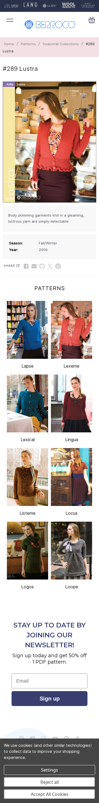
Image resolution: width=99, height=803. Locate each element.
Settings (49, 770)
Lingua (71, 439)
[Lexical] (27, 403)
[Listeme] (27, 477)
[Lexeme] (71, 330)
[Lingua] (71, 403)
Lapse (27, 366)
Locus (71, 513)
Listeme (27, 513)
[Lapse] (27, 330)
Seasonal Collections (61, 44)
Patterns (28, 44)
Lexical (28, 439)
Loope (71, 586)
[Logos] (27, 551)
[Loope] (71, 551)
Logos (27, 586)
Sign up (50, 699)
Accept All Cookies (49, 794)
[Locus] (71, 477)
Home (9, 44)
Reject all (49, 782)
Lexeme (71, 366)
